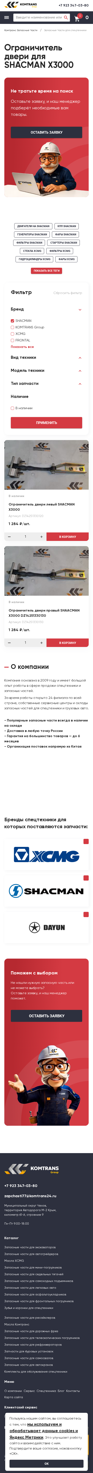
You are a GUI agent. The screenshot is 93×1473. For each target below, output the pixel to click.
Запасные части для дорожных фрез (31, 1331)
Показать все (22, 347)
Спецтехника (46, 1391)
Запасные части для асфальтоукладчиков (35, 1294)
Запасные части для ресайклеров (29, 1317)
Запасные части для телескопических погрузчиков (42, 1338)
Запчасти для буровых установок (28, 1351)
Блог (61, 1391)
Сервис (29, 1391)
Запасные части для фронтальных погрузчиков (39, 1301)
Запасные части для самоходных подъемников (38, 1281)
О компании (13, 1391)
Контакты (73, 1391)
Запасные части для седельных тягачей (33, 1274)
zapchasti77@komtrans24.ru (30, 1196)
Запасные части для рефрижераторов (33, 1344)
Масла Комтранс (16, 1324)
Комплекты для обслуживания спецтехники (35, 1371)
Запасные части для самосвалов (28, 1358)
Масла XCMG (14, 1260)
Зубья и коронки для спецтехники (28, 1308)
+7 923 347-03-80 (74, 5)
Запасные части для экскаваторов (30, 1247)
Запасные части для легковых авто (30, 1287)
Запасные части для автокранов (28, 1365)
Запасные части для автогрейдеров (31, 1254)
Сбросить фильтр (67, 293)
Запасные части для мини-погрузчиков (33, 1267)
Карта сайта (13, 1397)
